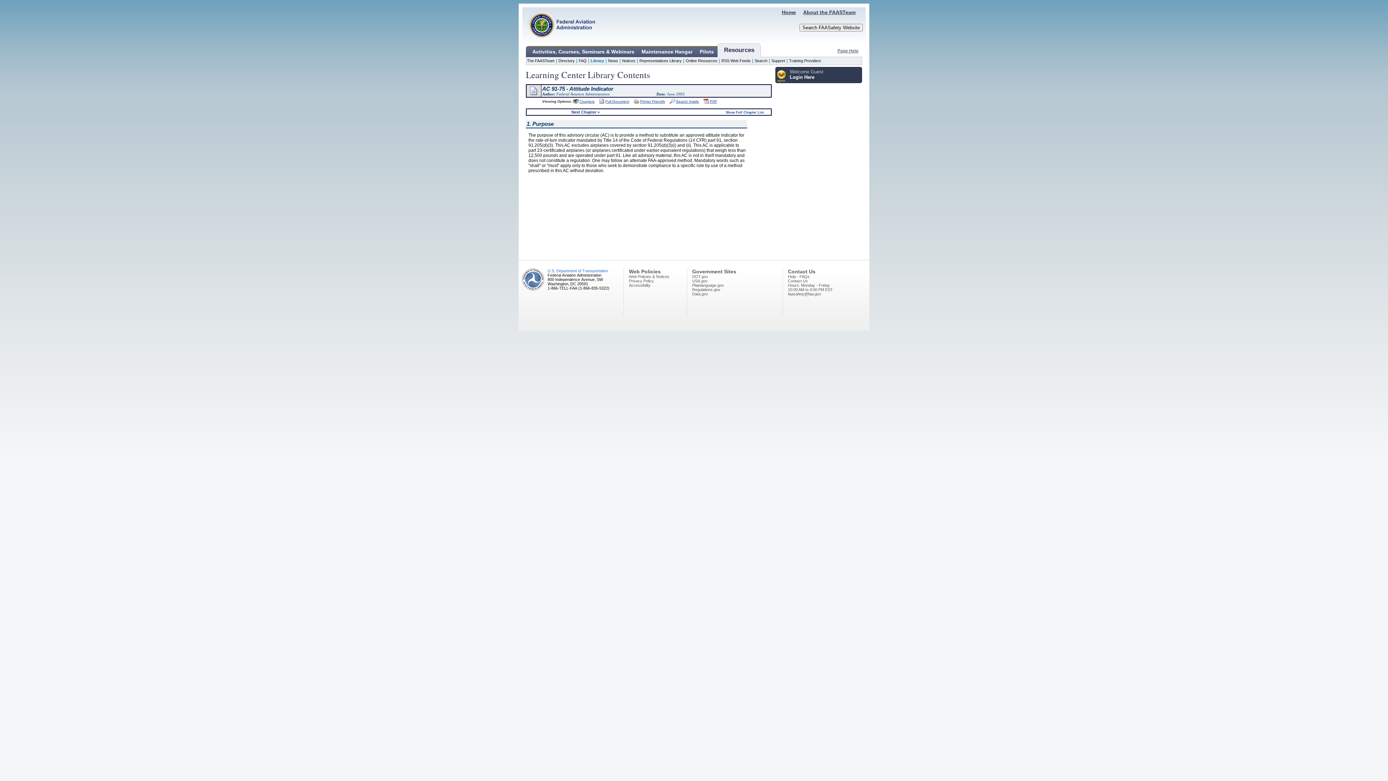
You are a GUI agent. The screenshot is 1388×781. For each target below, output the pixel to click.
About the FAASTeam (829, 12)
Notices (628, 61)
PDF (713, 101)
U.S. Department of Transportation (578, 271)
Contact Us (798, 281)
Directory (566, 61)
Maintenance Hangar (667, 52)
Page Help (847, 51)
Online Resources (701, 61)
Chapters (587, 101)
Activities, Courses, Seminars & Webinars (583, 52)
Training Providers (805, 61)
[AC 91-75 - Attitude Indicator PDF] (706, 102)
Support (778, 61)
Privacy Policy (641, 281)
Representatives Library (660, 61)
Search (761, 61)
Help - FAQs (799, 276)
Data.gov (700, 294)
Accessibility (640, 285)
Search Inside (687, 101)
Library (597, 61)
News (613, 61)
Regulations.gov (706, 289)
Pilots (707, 52)
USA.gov (700, 281)
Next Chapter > (585, 112)
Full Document (617, 101)
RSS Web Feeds (736, 61)
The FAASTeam (540, 61)
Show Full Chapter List (745, 112)
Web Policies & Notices (649, 276)
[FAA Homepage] (558, 41)
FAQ (583, 61)
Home (789, 12)
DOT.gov (700, 276)
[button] (782, 76)
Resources (739, 50)
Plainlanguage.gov (708, 285)
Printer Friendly (652, 101)
